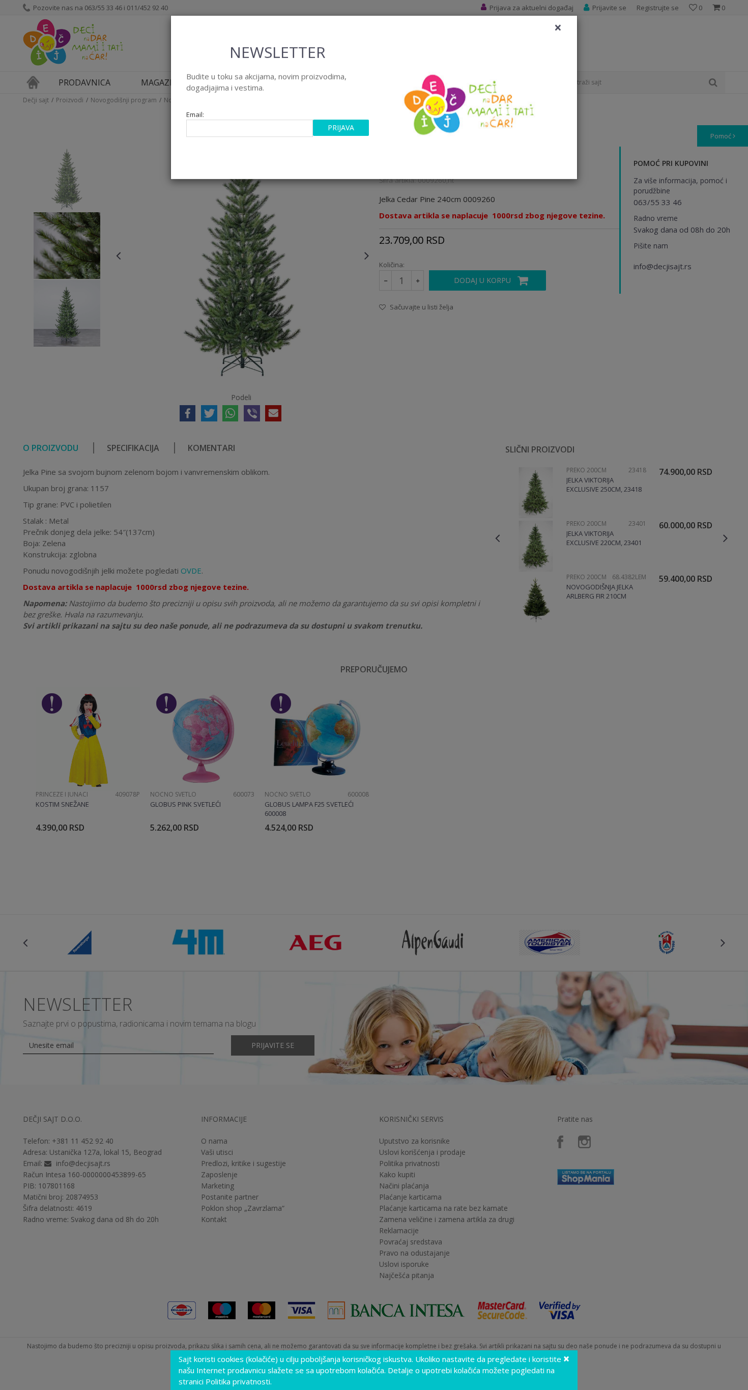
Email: (195, 115)
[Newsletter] (470, 102)
